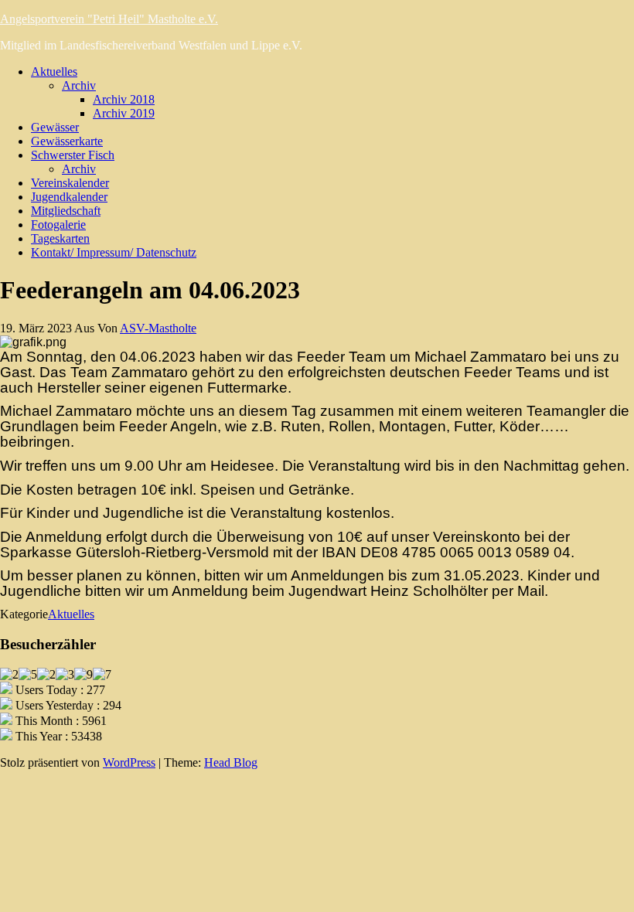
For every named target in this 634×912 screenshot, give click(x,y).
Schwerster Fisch (72, 155)
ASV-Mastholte (158, 328)
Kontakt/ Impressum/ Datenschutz (113, 252)
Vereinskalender (70, 182)
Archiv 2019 (124, 113)
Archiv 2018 (124, 99)
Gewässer (55, 127)
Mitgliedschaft (66, 210)
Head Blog (230, 762)
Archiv (79, 85)
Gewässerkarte (67, 141)
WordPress (129, 762)
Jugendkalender (69, 196)
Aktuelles (54, 71)
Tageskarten (60, 238)
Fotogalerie (58, 224)
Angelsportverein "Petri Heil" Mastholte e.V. (109, 19)
